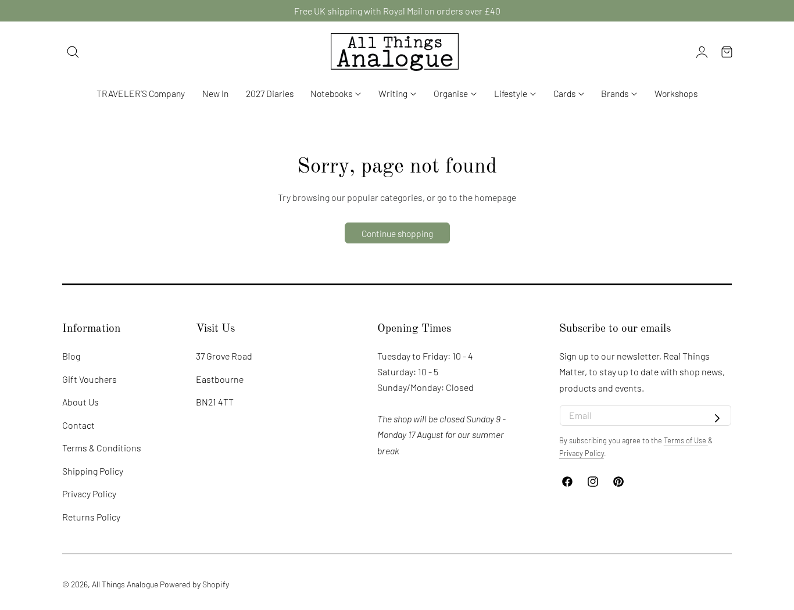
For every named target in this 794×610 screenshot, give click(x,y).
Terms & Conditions (101, 447)
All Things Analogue (125, 584)
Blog (71, 355)
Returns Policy (91, 516)
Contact (78, 424)
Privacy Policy (89, 494)
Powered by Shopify (194, 584)
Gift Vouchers (89, 379)
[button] (73, 52)
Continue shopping (397, 233)
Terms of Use (686, 440)
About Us (80, 401)
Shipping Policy (92, 470)
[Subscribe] (717, 418)
